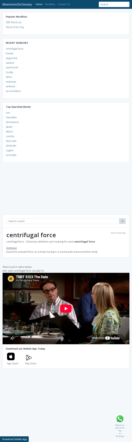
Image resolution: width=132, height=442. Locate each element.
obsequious (12, 122)
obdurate (11, 145)
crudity (9, 72)
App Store (12, 363)
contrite (10, 136)
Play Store (30, 363)
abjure (9, 131)
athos (9, 76)
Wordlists (50, 4)
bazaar (10, 53)
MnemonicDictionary (17, 4)
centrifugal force (15, 48)
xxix (8, 112)
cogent (9, 150)
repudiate (11, 117)
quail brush (12, 67)
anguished (11, 58)
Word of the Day (15, 27)
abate (9, 126)
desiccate (11, 141)
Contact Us (64, 4)
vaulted (10, 62)
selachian (11, 81)
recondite (11, 155)
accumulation (13, 91)
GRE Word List (13, 22)
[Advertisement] (66, 190)
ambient (10, 86)
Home (40, 4)
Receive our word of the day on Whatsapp (120, 424)
